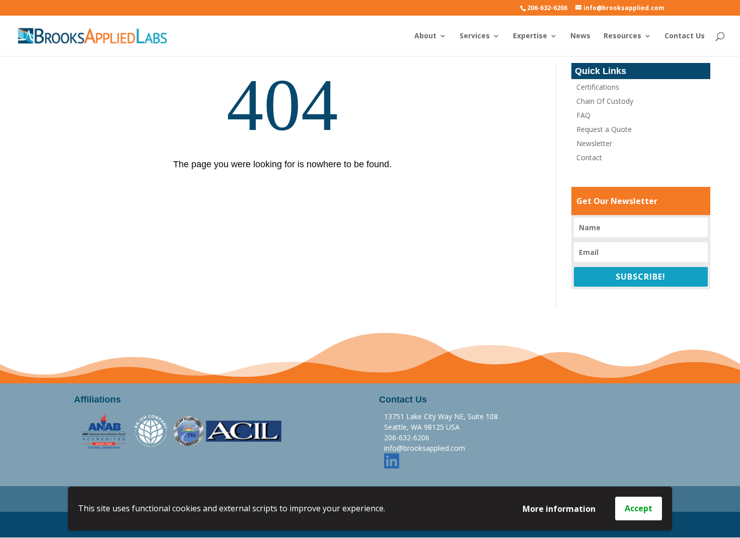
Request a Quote (604, 129)
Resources (622, 36)
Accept (638, 508)
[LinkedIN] (391, 459)
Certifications (597, 87)
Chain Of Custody (604, 101)
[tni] (189, 430)
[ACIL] (243, 430)
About (425, 36)
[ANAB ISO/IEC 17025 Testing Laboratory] (104, 430)
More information (559, 508)
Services (475, 36)
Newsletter (594, 143)
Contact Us (684, 36)
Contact (589, 157)
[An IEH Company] (151, 430)
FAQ (583, 115)
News (580, 36)
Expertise (530, 36)
